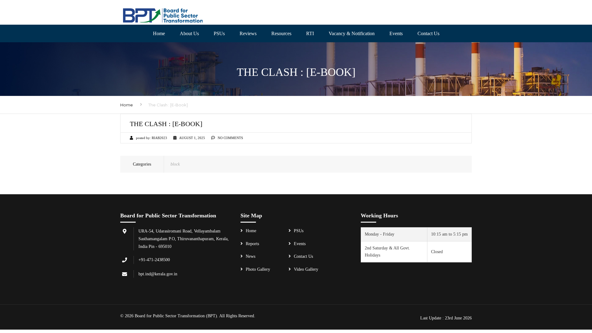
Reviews (248, 33)
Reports (252, 243)
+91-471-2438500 (154, 259)
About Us (189, 33)
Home (159, 33)
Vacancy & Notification (352, 33)
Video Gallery (306, 269)
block (175, 164)
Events (396, 33)
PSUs (219, 33)
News (250, 256)
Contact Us (303, 256)
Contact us (428, 33)
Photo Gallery (258, 269)
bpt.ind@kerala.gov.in (157, 274)
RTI (310, 33)
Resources (281, 33)
